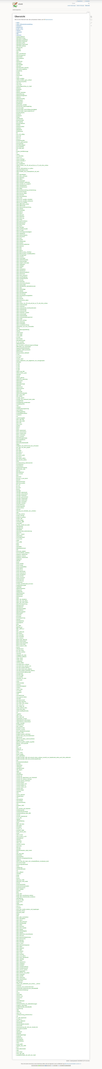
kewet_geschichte (20, 571)
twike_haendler (20, 941)
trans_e (18, 906)
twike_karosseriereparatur (22, 945)
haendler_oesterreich (21, 500)
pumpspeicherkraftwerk (22, 762)
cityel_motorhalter (20, 258)
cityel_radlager (20, 266)
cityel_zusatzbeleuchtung (22, 325)
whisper (18, 1030)
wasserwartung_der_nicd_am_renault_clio (27, 1027)
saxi (17, 807)
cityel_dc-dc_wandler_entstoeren (24, 201)
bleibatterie (19, 129)
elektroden (19, 382)
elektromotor (19, 387)
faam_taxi (18, 422)
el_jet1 (18, 363)
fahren (18, 427)
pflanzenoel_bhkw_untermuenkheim (25, 738)
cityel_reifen (19, 267)
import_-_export (20, 534)
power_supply (19, 754)
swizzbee (18, 873)
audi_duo (18, 83)
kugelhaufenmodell (21, 585)
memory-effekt (20, 662)
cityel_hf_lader (20, 230)
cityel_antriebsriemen (21, 187)
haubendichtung (20, 504)
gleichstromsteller (20, 483)
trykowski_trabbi (20, 912)
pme (17, 746)
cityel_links (19, 249)
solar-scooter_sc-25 (21, 836)
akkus (17, 60)
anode (18, 72)
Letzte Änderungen (71, 5)
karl (17, 549)
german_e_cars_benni (22, 478)
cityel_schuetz (19, 280)
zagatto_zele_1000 (21, 1045)
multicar (18, 687)
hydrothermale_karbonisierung (24, 531)
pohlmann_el (19, 749)
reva (17, 793)
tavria (17, 876)
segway (18, 819)
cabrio (17, 154)
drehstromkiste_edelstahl (22, 352)
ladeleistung (19, 596)
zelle (17, 1050)
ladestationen (19, 607)
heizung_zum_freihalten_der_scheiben (26, 511)
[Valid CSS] (61, 1065)
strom (17, 865)
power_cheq (19, 752)
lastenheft (18, 614)
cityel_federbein (20, 216)
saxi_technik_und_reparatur (23, 808)
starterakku (19, 855)
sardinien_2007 (20, 805)
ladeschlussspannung (21, 604)
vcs (17, 991)
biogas (18, 117)
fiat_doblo (18, 450)
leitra (17, 624)
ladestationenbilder (21, 608)
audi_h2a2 (19, 84)
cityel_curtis (19, 197)
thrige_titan (19, 893)
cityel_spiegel (19, 290)
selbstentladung (20, 821)
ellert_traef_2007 (20, 394)
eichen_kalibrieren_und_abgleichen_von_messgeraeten (30, 360)
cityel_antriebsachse (21, 185)
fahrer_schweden (20, 435)
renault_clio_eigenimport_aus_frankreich (26, 777)
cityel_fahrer (19, 213)
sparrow (18, 847)
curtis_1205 (19, 335)
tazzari (18, 878)
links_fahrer (19, 633)
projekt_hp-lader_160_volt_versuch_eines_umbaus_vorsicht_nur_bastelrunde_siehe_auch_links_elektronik (43, 757)
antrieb (18, 73)
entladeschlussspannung (22, 408)
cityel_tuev (19, 301)
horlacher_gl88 (20, 521)
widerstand (19, 1031)
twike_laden (19, 946)
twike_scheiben (20, 965)
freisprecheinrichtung (21, 467)
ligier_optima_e (20, 628)
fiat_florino (19, 456)
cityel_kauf (19, 238)
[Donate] (41, 1065)
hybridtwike (19, 529)
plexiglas (18, 745)
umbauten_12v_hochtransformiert (24, 986)
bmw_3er (18, 135)
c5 (17, 152)
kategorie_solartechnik (22, 557)
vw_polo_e (19, 1019)
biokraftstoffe (19, 118)
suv (17, 870)
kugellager (19, 586)
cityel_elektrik (19, 208)
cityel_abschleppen (21, 174)
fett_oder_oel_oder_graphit (23, 447)
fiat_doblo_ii (19, 452)
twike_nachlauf (20, 954)
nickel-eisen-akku (20, 709)
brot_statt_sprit (20, 148)
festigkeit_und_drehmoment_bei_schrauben (27, 445)
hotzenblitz (19, 523)
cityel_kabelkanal (20, 233)
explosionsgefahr (20, 418)
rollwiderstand (19, 796)
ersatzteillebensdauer (21, 413)
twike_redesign (20, 959)
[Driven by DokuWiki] (67, 1065)
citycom (18, 166)
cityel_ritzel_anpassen (21, 275)
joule (17, 543)
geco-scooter (19, 473)
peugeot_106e (20, 732)
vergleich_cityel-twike (21, 1005)
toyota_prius (19, 901)
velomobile (19, 994)
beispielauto (19, 103)
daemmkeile (19, 338)
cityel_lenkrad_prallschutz (22, 244)
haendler (18, 490)
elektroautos (19, 380)
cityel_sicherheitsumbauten (23, 283)
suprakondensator (21, 869)
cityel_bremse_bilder (21, 193)
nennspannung (20, 695)
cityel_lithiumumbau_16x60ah (23, 252)
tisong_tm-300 (20, 900)
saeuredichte (19, 799)
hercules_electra (20, 514)
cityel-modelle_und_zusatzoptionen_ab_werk (27, 171)
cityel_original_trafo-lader (22, 263)
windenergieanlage (21, 1034)
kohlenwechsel (20, 579)
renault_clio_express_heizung (23, 779)
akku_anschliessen (21, 53)
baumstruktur (19, 101)
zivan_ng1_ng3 (20, 1053)
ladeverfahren (19, 610)
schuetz (18, 814)
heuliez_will (19, 518)
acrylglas (18, 49)
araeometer (19, 75)
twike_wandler (20, 976)
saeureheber (19, 800)
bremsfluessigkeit (20, 145)
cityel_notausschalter (21, 261)
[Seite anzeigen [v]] (91, 16)
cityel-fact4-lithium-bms (22, 170)
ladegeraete (19, 591)
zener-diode (19, 1052)
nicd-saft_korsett (20, 700)
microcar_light (19, 675)
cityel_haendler (20, 227)
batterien (18, 97)
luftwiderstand (19, 648)
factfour (18, 425)
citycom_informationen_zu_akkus (24, 168)
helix (17, 512)
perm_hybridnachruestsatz (23, 731)
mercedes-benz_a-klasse (22, 664)
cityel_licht (19, 247)
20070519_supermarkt (22, 44)
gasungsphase (20, 472)
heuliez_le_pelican (21, 517)
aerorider (18, 50)
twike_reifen (19, 960)
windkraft (18, 1036)
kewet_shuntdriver (21, 574)
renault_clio (19, 776)
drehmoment (19, 351)
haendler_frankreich (21, 495)
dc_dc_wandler (20, 342)
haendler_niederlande (21, 498)
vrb (17, 1016)
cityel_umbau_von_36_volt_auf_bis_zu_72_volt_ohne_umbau (32, 303)
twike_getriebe (20, 940)
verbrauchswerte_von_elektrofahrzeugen (26, 1003)
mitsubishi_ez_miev (21, 678)
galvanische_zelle (20, 469)
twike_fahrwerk (20, 935)
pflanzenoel (19, 737)
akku (17, 52)
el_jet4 (18, 368)
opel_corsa (19, 715)
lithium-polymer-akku (21, 645)
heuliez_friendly (20, 515)
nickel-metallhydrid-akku (22, 711)
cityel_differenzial (20, 205)
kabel (17, 545)
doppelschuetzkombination (23, 348)
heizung (18, 509)
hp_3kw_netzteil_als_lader (23, 525)
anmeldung (19, 70)
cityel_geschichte (20, 224)
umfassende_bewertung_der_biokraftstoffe (27, 988)
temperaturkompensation (22, 886)
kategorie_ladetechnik (21, 554)
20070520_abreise (21, 46)
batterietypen (19, 100)
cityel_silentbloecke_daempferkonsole (25, 286)
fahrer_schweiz (20, 436)
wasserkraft (19, 1022)
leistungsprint (19, 622)
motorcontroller (20, 683)
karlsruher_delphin (21, 551)
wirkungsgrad (19, 1039)
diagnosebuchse (20, 343)
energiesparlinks (20, 404)
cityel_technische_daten (22, 300)
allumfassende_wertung (22, 67)
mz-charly (18, 690)
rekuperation (19, 774)
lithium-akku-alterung (21, 639)
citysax (18, 328)
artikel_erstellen (20, 78)
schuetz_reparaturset (21, 816)
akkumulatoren (20, 58)
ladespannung (20, 605)
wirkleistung (19, 1038)
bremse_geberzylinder (22, 142)
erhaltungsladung (20, 411)
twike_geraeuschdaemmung (23, 937)
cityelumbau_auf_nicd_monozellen (25, 326)
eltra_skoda (19, 396)
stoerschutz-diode (20, 862)
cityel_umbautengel (21, 314)
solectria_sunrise (20, 844)
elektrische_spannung (21, 379)
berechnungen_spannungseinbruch (25, 111)
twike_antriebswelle (21, 923)
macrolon (18, 653)
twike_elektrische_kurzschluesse (24, 934)
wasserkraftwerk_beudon (22, 1024)
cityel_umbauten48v (21, 311)
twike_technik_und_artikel (22, 972)
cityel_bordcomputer (21, 191)
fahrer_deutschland (21, 431)
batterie (18, 90)
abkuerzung (19, 47)
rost (17, 797)
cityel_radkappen (20, 264)
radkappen (19, 766)
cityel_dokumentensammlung (23, 207)
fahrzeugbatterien (20, 439)
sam (17, 804)
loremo (18, 647)
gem (17, 475)
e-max (18, 354)
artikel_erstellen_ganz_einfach (24, 80)
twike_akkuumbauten (21, 921)
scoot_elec (19, 817)
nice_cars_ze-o (20, 704)
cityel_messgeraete (21, 255)
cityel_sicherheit (20, 281)
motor (17, 681)
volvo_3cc (18, 1013)
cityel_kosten (19, 239)
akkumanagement (20, 55)
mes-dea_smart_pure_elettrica (24, 669)
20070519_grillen (20, 42)
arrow (17, 77)
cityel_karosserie (20, 236)
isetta (17, 540)
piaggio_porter (20, 740)
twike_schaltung (20, 963)
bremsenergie (19, 143)
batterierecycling (20, 98)
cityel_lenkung (20, 246)
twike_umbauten (20, 974)
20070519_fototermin (21, 41)
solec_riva (18, 842)
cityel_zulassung (20, 321)
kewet (17, 562)
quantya (18, 763)
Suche (89, 3)
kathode (18, 560)
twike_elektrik (19, 932)
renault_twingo (20, 790)
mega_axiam (19, 659)
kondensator (19, 582)
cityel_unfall (19, 318)
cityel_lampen (19, 242)
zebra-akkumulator (21, 1048)
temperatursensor (20, 887)
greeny (18, 489)
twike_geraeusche (21, 938)
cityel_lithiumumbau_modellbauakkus (25, 253)
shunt (17, 822)
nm (17, 712)
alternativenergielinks (21, 69)
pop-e (17, 751)
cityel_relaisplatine (21, 269)
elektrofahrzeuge (20, 383)
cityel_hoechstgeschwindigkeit (23, 232)
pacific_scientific (20, 723)
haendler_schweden (21, 501)
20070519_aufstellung (22, 39)
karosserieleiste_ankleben (22, 552)
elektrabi (18, 374)
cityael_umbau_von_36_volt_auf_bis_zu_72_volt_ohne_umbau (32, 165)
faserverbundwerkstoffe (22, 442)
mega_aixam (19, 658)
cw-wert (18, 337)
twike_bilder (19, 924)
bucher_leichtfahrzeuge (22, 151)
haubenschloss (20, 507)
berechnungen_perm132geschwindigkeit (26, 109)
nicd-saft (18, 698)
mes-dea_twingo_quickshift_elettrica (25, 670)
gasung (18, 470)
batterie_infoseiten (21, 92)
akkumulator (19, 56)
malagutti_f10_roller (21, 655)
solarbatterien (19, 838)
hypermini (18, 532)
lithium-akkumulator (21, 641)
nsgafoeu (18, 714)
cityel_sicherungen (21, 284)
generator (18, 476)
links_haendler (20, 635)
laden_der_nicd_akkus (22, 600)
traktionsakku (19, 904)
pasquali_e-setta (20, 728)
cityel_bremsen (20, 194)
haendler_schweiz (20, 503)
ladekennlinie (19, 594)
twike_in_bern (19, 943)
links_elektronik (20, 631)
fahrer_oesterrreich (21, 433)
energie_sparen (20, 397)
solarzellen (19, 841)
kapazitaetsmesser (21, 548)
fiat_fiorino (19, 453)
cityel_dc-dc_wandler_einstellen (24, 199)
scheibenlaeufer (20, 810)
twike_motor (19, 952)
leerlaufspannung (20, 617)
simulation (18, 827)
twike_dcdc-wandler (21, 928)
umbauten (18, 985)
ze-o (17, 1047)
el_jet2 (18, 365)
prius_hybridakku (20, 755)
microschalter (19, 676)
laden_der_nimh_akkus (22, 602)
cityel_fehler (19, 219)
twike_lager (19, 949)
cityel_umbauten (20, 306)
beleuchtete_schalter (21, 104)
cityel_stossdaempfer (21, 292)
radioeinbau (19, 765)
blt (17, 132)
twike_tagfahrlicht (20, 971)
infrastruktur (19, 535)
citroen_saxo (19, 162)
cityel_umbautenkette (21, 315)
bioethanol (19, 115)
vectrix (18, 993)
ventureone (19, 997)
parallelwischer (20, 724)
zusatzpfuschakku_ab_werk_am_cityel (26, 1055)
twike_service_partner (21, 969)
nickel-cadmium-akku (21, 707)
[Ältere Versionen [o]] (91, 19)
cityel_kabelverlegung (21, 235)
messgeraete (19, 673)
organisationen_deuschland (23, 720)
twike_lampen (19, 951)
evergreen (19, 414)
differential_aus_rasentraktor (23, 346)
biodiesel (18, 114)
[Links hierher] (91, 22)
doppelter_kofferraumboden (23, 349)
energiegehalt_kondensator (23, 402)
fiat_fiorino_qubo (20, 455)
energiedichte (19, 400)
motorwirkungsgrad (21, 686)
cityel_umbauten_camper (22, 312)
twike (17, 915)
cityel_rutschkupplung (21, 277)
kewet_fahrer (19, 568)
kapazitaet (19, 546)
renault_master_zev (21, 786)
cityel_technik (19, 298)
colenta (18, 331)
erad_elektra (19, 410)
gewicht (18, 480)
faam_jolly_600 (20, 419)
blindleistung (19, 131)
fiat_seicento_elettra (21, 459)
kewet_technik (20, 576)
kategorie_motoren (21, 556)
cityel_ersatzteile (20, 210)
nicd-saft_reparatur (21, 701)
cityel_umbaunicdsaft (21, 304)
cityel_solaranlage (20, 289)
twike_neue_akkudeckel (22, 957)
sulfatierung (19, 867)
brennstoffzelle (20, 146)
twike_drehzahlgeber (21, 931)
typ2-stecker (19, 982)
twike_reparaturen (21, 962)
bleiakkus (18, 128)
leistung (18, 619)
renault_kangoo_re (21, 785)
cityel (17, 173)
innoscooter (19, 538)
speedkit (18, 848)
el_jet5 (18, 369)
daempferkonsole (20, 340)
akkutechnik (19, 61)
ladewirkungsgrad (20, 611)
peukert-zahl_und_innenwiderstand (25, 735)
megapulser (19, 661)
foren (17, 461)
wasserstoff (19, 1025)
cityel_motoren (20, 256)
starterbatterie (19, 856)
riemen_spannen (20, 794)
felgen (17, 444)
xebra (17, 1042)
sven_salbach (19, 872)
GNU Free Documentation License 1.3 (73, 1063)
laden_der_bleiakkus (21, 599)
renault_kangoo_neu (21, 783)
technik (18, 883)
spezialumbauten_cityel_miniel (24, 850)
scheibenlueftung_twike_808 (23, 813)
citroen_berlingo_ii (21, 160)
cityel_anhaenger (20, 180)
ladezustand (19, 613)
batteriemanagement (21, 95)
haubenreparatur (20, 506)
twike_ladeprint (20, 948)
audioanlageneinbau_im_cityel (24, 86)
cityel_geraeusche (21, 222)
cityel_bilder (19, 188)
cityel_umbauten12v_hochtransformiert (26, 308)
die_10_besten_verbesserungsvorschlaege (27, 345)
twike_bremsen (20, 926)
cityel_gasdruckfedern (21, 221)
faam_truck (19, 424)
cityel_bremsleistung (21, 196)
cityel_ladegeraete (21, 241)
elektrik (18, 376)
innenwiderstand (20, 537)
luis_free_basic (20, 650)
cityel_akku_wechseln (21, 176)
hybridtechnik (19, 528)
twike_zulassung (20, 977)
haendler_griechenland (22, 497)
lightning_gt (19, 627)
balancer (18, 87)
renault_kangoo (20, 782)
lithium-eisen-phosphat (22, 642)
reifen (17, 771)
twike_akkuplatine (20, 918)
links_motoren (19, 638)
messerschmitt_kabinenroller (23, 672)
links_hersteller (20, 636)
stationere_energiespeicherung (24, 858)
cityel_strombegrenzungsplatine (24, 295)
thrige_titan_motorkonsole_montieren (25, 896)
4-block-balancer (20, 36)
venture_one (19, 996)
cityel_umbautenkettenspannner (24, 317)
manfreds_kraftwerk (21, 656)
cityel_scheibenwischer (22, 278)
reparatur (18, 791)
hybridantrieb (19, 526)
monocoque (19, 679)
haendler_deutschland (22, 494)
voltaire (18, 1011)
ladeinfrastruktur (20, 593)
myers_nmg (19, 689)
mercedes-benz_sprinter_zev (23, 666)
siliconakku (19, 825)
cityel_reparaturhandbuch (22, 272)
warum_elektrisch (20, 1021)
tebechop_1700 (20, 879)
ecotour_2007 (19, 359)
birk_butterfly (19, 121)
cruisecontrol (19, 332)
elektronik (18, 390)
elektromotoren (20, 388)
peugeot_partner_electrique (23, 734)
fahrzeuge (18, 441)
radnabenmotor (20, 768)
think (17, 892)
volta (17, 1010)
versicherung (19, 1008)
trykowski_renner (20, 910)
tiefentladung (19, 898)
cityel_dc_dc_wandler (21, 202)
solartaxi (18, 839)
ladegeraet (19, 590)
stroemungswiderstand (22, 864)
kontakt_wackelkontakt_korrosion (24, 583)
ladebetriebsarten (20, 588)
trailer (17, 903)
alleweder (18, 66)
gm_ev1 (18, 484)
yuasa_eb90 (19, 1044)
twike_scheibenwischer (22, 968)
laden (17, 597)
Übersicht (87, 5)
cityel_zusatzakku (20, 323)
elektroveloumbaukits (21, 393)
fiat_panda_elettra (21, 458)
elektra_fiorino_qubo (21, 373)
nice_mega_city (20, 706)
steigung (18, 859)
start (17, 852)
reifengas (18, 773)
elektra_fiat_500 (20, 371)
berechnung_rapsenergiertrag (23, 106)
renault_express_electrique (23, 780)
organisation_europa (21, 718)
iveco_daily (19, 542)
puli (17, 760)
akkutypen (19, 63)
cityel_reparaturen (21, 270)
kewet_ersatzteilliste (21, 566)
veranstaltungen (20, 1000)
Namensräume (49, 19)
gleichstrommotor (20, 481)
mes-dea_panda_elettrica (22, 667)
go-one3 (18, 487)
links (17, 630)
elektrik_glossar (20, 377)
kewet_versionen (20, 577)
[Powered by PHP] (48, 1065)
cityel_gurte (19, 225)
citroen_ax (19, 157)
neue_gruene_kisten (21, 697)
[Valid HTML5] (54, 1065)
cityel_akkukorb (20, 177)
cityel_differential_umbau (22, 204)
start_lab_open (20, 853)
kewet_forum (19, 569)
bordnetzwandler (20, 140)
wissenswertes (20, 1041)
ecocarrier (18, 356)
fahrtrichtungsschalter (21, 438)
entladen (18, 407)
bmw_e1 (18, 137)
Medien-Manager (80, 5)
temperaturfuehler (20, 884)
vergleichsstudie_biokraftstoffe (24, 1007)
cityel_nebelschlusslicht (22, 259)
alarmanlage (19, 64)
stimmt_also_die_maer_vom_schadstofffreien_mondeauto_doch (32, 861)
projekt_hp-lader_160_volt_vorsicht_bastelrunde (28, 759)
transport (18, 907)
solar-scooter (19, 834)
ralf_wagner (19, 769)
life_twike (18, 625)
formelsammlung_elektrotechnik (24, 462)
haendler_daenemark (21, 492)
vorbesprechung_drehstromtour (24, 1014)
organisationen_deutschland (23, 721)
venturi (18, 999)
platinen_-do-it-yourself (22, 743)
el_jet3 (18, 366)
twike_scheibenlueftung (22, 966)
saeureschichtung (20, 802)
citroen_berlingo (20, 159)
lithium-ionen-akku (21, 644)
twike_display (19, 929)
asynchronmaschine (21, 81)
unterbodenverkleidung (22, 990)
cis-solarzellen (20, 156)
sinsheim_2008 (20, 830)
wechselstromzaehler (21, 1028)
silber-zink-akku (20, 824)
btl (17, 149)
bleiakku (18, 125)
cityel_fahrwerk (20, 214)
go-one (18, 486)
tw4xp (17, 914)
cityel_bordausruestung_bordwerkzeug (26, 190)
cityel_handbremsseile (22, 228)
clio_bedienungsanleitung (22, 329)
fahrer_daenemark (21, 430)
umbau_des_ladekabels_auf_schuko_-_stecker (28, 983)
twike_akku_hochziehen (22, 917)
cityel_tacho (19, 297)
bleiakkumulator (20, 126)
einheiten (18, 362)
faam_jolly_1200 (20, 421)
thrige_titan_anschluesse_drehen (24, 895)
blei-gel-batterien (20, 123)
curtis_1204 (19, 334)
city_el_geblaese (20, 163)
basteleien (19, 89)
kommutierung (20, 580)
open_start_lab (20, 717)
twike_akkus (19, 920)
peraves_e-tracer (20, 729)
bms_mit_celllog (20, 134)
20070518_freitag (20, 38)
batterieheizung (20, 94)
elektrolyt (18, 385)
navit (17, 693)
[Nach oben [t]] (91, 25)
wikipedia (18, 1033)
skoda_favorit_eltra (21, 831)
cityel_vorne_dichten (21, 320)
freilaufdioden (19, 466)
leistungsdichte (20, 621)
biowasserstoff (20, 120)
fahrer (17, 428)
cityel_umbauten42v (21, 309)
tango (17, 875)
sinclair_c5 (19, 828)
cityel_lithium (19, 250)
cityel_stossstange (21, 294)
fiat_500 (18, 449)
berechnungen (20, 108)
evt (17, 416)
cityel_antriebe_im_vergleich (23, 183)
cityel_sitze (19, 287)
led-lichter (18, 616)
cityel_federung (20, 218)
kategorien (19, 559)
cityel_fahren (19, 211)
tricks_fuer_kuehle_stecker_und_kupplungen (27, 909)
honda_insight (19, 520)
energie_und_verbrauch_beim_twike (25, 399)
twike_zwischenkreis (21, 979)
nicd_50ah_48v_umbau (22, 703)
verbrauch (18, 1002)
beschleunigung (20, 112)
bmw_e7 (18, 139)
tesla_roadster (20, 889)
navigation (19, 692)
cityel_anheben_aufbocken (23, 182)
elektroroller (19, 391)
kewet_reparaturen (21, 573)
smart (17, 833)
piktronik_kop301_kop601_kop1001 (25, 742)
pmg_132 (18, 748)
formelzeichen (19, 464)
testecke (18, 890)
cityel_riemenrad (20, 273)
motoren (18, 684)
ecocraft (18, 357)
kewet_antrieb (19, 563)
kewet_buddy (19, 565)
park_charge (19, 726)
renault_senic (19, 788)
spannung (18, 845)
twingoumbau (19, 980)
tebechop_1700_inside (22, 881)
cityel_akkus (19, 179)
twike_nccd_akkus (21, 955)
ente (17, 405)
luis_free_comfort (20, 652)
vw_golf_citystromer (21, 1017)
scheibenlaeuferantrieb (22, 811)
